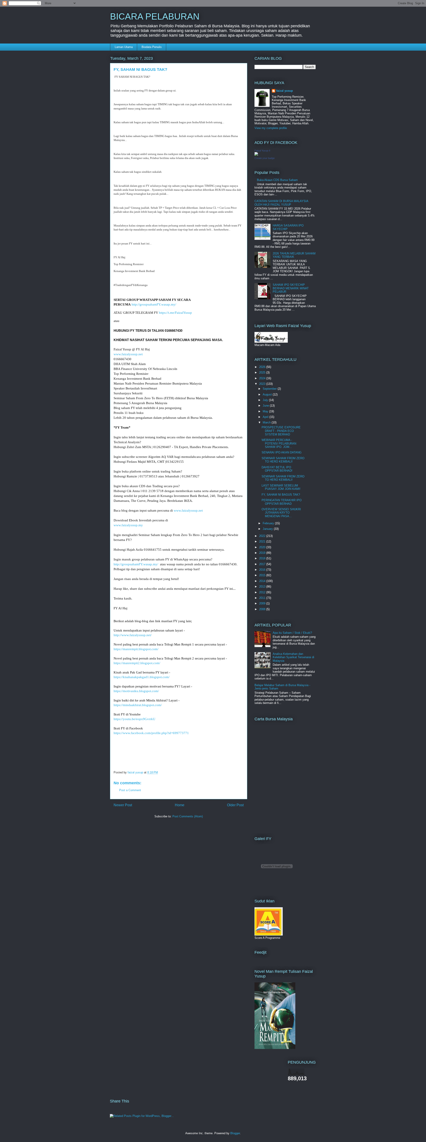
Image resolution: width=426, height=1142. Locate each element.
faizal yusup (284, 90)
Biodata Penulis (152, 47)
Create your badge (264, 158)
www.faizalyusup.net (128, 354)
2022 (262, 536)
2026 (262, 367)
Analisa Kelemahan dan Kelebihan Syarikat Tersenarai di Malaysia (293, 657)
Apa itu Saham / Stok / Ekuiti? (292, 632)
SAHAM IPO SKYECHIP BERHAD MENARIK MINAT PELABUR (291, 288)
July (266, 400)
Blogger (235, 1133)
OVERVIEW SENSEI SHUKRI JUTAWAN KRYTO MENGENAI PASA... (281, 513)
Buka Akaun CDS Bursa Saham (277, 180)
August (268, 394)
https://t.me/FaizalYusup (175, 312)
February (269, 523)
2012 (262, 592)
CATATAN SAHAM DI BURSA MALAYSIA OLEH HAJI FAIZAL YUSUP (281, 202)
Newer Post (123, 805)
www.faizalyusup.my (128, 525)
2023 (262, 383)
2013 (262, 586)
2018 (262, 558)
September (270, 388)
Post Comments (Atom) (187, 816)
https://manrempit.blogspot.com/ (136, 649)
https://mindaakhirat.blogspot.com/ (138, 705)
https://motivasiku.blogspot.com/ (136, 691)
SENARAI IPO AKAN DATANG (282, 452)
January (268, 528)
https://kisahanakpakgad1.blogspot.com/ (142, 677)
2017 (262, 564)
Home (179, 805)
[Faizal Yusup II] (256, 154)
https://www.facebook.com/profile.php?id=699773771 (151, 733)
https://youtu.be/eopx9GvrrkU (134, 719)
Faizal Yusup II (262, 150)
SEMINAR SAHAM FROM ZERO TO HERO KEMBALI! (283, 460)
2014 (262, 581)
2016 (262, 569)
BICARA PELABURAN (154, 16)
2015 (262, 575)
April (266, 417)
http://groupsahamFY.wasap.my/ (154, 304)
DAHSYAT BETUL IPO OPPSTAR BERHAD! (277, 469)
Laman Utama (124, 47)
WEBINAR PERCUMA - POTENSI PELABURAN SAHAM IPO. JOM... (279, 443)
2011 (262, 598)
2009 (262, 603)
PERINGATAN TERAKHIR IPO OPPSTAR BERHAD (282, 502)
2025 (262, 372)
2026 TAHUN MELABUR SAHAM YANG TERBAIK (294, 255)
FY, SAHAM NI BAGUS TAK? (281, 494)
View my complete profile (270, 128)
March (267, 422)
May (266, 411)
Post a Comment (130, 790)
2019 (262, 552)
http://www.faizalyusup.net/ (133, 635)
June (266, 405)
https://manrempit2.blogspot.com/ (137, 663)
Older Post (235, 805)
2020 (262, 547)
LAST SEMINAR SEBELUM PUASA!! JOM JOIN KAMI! (281, 487)
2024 (262, 378)
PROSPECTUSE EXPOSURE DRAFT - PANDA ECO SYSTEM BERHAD (281, 431)
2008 (262, 609)
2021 (262, 541)
